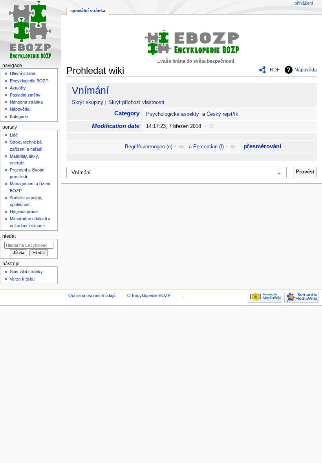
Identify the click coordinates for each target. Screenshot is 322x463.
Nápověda (306, 70)
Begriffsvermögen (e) (148, 146)
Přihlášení (304, 3)
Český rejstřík (222, 114)
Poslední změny (25, 95)
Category (126, 113)
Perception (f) (208, 146)
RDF (275, 70)
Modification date (115, 125)
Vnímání (90, 90)
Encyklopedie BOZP (29, 80)
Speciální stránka (87, 10)
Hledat (9, 236)
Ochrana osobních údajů (91, 295)
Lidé (14, 135)
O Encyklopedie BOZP (148, 295)
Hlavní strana (22, 73)
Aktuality (18, 88)
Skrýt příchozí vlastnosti (136, 102)
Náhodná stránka (26, 102)
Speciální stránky (26, 271)
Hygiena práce (24, 211)
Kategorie (19, 116)
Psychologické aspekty (172, 114)
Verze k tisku (22, 279)
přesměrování (262, 146)
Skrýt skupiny (87, 102)
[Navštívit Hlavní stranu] (30, 30)
